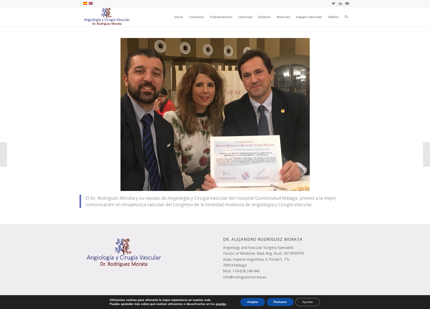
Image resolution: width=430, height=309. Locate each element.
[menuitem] (179, 17)
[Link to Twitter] (333, 3)
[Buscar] (346, 17)
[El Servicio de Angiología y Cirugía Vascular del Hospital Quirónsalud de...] (3, 154)
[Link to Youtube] (347, 3)
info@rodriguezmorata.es (244, 277)
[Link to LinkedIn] (340, 3)
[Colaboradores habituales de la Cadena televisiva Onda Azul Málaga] (426, 154)
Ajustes (307, 302)
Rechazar (280, 302)
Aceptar (252, 302)
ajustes (221, 304)
